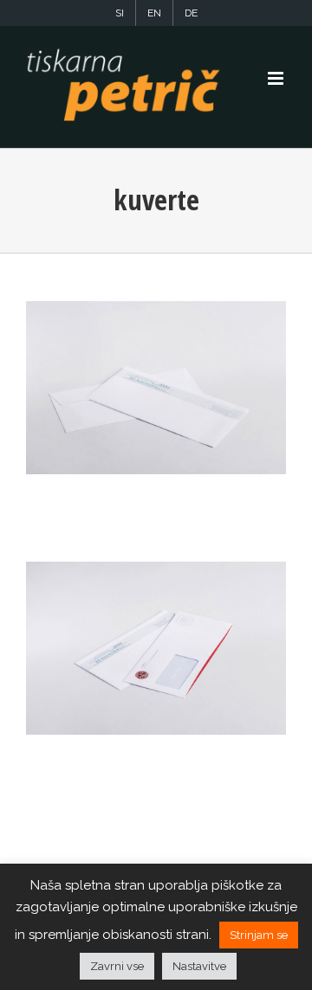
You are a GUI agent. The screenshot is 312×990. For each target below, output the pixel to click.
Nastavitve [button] (199, 966)
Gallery (156, 388)
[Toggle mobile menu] (277, 78)
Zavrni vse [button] (117, 966)
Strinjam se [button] (259, 935)
